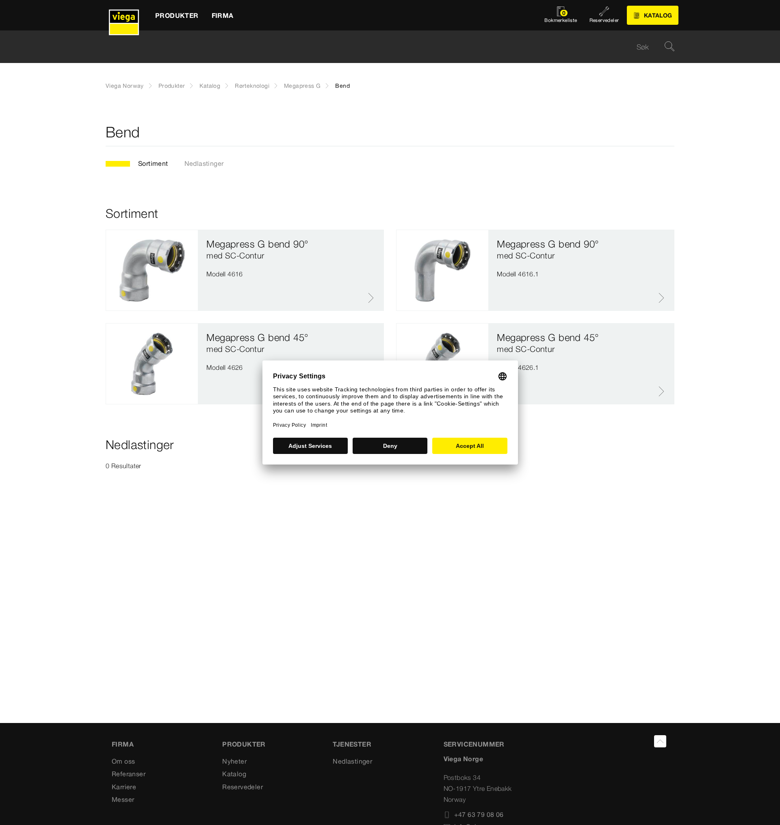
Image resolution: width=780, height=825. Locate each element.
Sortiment (153, 163)
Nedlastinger (204, 163)
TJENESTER (352, 744)
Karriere (124, 787)
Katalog (209, 85)
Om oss (123, 761)
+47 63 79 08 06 (479, 814)
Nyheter (234, 761)
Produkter (171, 85)
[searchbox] (383, 47)
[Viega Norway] (124, 15)
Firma (123, 744)
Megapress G (302, 85)
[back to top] (660, 741)
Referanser (128, 774)
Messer (123, 799)
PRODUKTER (244, 744)
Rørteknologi (252, 85)
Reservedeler (242, 787)
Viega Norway (125, 85)
